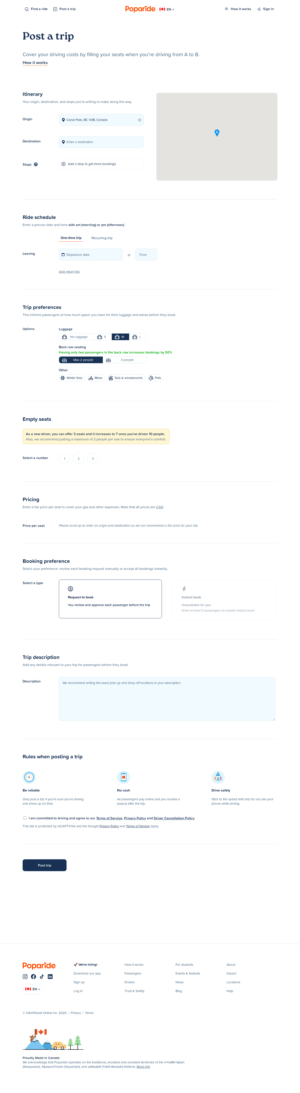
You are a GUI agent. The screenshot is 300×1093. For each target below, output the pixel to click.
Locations (233, 982)
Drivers (130, 982)
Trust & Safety (134, 991)
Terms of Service (109, 818)
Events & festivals (187, 973)
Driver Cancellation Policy (174, 818)
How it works (241, 8)
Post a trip (68, 8)
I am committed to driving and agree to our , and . (112, 818)
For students (184, 964)
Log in (78, 991)
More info (143, 1066)
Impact (231, 973)
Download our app (87, 973)
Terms (89, 1012)
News (179, 982)
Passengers (133, 973)
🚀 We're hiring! (85, 964)
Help (229, 991)
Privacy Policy (135, 818)
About (230, 964)
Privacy (76, 1012)
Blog (178, 991)
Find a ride (39, 8)
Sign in (268, 8)
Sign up (79, 982)
